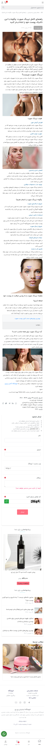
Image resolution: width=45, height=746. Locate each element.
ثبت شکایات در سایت (32, 695)
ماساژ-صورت (26, 407)
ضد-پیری (34, 407)
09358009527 (22, 721)
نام (40, 435)
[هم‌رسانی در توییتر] (6, 403)
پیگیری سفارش (10, 695)
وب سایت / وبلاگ (34, 463)
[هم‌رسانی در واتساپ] (16, 403)
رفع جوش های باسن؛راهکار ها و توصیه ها (19, 609)
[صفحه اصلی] (41, 12)
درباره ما (11, 693)
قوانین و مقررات (32, 693)
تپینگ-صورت (32, 404)
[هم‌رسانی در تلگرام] (9, 403)
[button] (38, 559)
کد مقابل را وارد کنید (33, 496)
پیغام (39, 477)
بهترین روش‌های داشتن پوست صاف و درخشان (18, 630)
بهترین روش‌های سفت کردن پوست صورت (27, 318)
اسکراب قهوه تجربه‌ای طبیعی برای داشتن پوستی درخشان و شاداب (20, 620)
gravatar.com (34, 429)
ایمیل (39, 449)
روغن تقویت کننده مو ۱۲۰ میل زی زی (23, 572)
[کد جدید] (6, 501)
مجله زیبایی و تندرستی (33, 12)
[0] (5, 2)
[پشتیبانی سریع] (4, 734)
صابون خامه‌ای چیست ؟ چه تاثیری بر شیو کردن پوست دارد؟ (17, 599)
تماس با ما (32, 697)
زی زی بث (33, 400)
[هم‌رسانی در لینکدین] (13, 403)
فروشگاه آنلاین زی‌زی (11, 383)
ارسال (22, 512)
